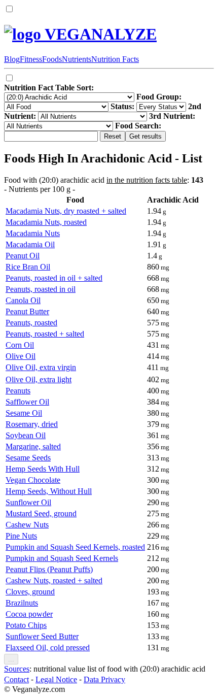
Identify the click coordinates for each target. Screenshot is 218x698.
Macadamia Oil (30, 244)
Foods (52, 59)
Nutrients (76, 59)
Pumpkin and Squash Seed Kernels (62, 558)
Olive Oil (20, 356)
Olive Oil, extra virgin (41, 367)
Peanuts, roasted (31, 322)
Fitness (31, 59)
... (11, 659)
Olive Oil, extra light (38, 379)
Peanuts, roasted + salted (45, 333)
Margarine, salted (33, 446)
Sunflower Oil (28, 502)
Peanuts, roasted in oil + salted (54, 278)
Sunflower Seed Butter (42, 636)
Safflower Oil (27, 401)
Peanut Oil (23, 255)
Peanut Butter (27, 311)
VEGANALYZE (99, 34)
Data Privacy (104, 679)
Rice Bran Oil (28, 266)
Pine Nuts (21, 535)
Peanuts (18, 390)
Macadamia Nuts (33, 233)
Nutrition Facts (115, 59)
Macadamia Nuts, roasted (46, 222)
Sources (16, 668)
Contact (16, 679)
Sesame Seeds (28, 457)
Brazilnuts (22, 603)
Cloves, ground (30, 591)
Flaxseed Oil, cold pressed (48, 647)
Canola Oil (23, 300)
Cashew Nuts (27, 524)
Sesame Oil (24, 413)
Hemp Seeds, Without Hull (49, 491)
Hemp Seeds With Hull (43, 468)
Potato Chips (26, 625)
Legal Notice (56, 679)
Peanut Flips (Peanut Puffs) (49, 569)
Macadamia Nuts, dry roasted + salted (66, 211)
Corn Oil (20, 345)
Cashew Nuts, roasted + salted (54, 580)
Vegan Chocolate (33, 480)
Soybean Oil (26, 435)
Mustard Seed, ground (41, 513)
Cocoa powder (29, 614)
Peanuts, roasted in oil (41, 289)
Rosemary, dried (32, 424)
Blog (12, 59)
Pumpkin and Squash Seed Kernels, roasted (75, 547)
